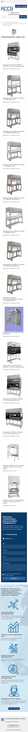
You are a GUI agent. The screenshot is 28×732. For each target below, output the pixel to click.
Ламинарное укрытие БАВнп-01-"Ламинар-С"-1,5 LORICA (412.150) (14, 165)
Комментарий (6, 563)
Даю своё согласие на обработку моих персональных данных (12, 574)
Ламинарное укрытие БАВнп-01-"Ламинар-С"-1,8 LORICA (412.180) (14, 231)
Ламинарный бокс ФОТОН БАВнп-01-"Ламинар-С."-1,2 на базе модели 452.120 (13, 366)
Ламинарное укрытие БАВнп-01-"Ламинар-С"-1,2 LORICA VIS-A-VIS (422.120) (14, 132)
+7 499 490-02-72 (13, 725)
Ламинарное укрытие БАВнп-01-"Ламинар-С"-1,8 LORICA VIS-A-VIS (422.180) (14, 265)
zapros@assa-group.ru (14, 14)
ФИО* (4, 543)
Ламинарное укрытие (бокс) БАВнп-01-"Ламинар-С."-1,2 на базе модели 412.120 (13, 65)
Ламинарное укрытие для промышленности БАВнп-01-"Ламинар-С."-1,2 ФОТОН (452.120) (13, 299)
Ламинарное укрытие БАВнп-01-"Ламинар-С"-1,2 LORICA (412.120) (14, 98)
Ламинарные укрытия (7, 25)
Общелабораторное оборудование (11, 22)
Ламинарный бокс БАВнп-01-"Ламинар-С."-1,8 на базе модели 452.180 (13, 432)
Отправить (14, 578)
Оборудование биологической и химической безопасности (14, 23)
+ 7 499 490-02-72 (14, 12)
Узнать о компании (14, 708)
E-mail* (4, 556)
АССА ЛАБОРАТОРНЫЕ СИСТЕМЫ (15, 718)
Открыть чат (7, 539)
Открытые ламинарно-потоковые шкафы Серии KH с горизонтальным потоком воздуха (13, 467)
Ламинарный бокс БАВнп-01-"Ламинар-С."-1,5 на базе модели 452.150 (13, 399)
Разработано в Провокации (14, 730)
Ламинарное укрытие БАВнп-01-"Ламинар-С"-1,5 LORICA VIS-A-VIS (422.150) (14, 198)
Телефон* (5, 550)
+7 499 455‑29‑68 (11, 534)
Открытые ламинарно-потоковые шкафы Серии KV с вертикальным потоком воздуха (13, 501)
